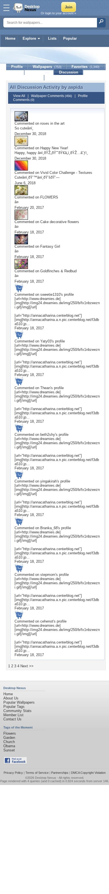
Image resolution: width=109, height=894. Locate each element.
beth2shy (47, 434)
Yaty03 (45, 341)
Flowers (9, 733)
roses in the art (52, 123)
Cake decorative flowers (59, 222)
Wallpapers (47, 67)
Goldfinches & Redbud (58, 271)
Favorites (85, 67)
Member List (13, 715)
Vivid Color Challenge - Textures (66, 173)
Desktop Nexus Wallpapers (27, 8)
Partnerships (59, 772)
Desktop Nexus (45, 777)
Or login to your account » (58, 13)
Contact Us (12, 719)
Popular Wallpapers (19, 702)
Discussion (68, 72)
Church (9, 742)
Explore (29, 38)
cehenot (46, 621)
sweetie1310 (50, 294)
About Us (10, 698)
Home (10, 38)
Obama (9, 746)
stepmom (47, 575)
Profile (17, 67)
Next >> (27, 666)
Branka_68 (49, 528)
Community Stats (17, 711)
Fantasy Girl (50, 246)
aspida (75, 87)
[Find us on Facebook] (15, 763)
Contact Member (25, 78)
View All (19, 96)
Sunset (9, 750)
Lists (52, 38)
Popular (70, 38)
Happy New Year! (54, 148)
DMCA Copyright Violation (88, 772)
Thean (45, 388)
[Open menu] (6, 8)
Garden (9, 737)
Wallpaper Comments (51, 96)
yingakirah (48, 481)
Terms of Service (37, 772)
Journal (39, 72)
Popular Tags (14, 706)
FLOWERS (49, 197)
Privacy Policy (13, 772)
